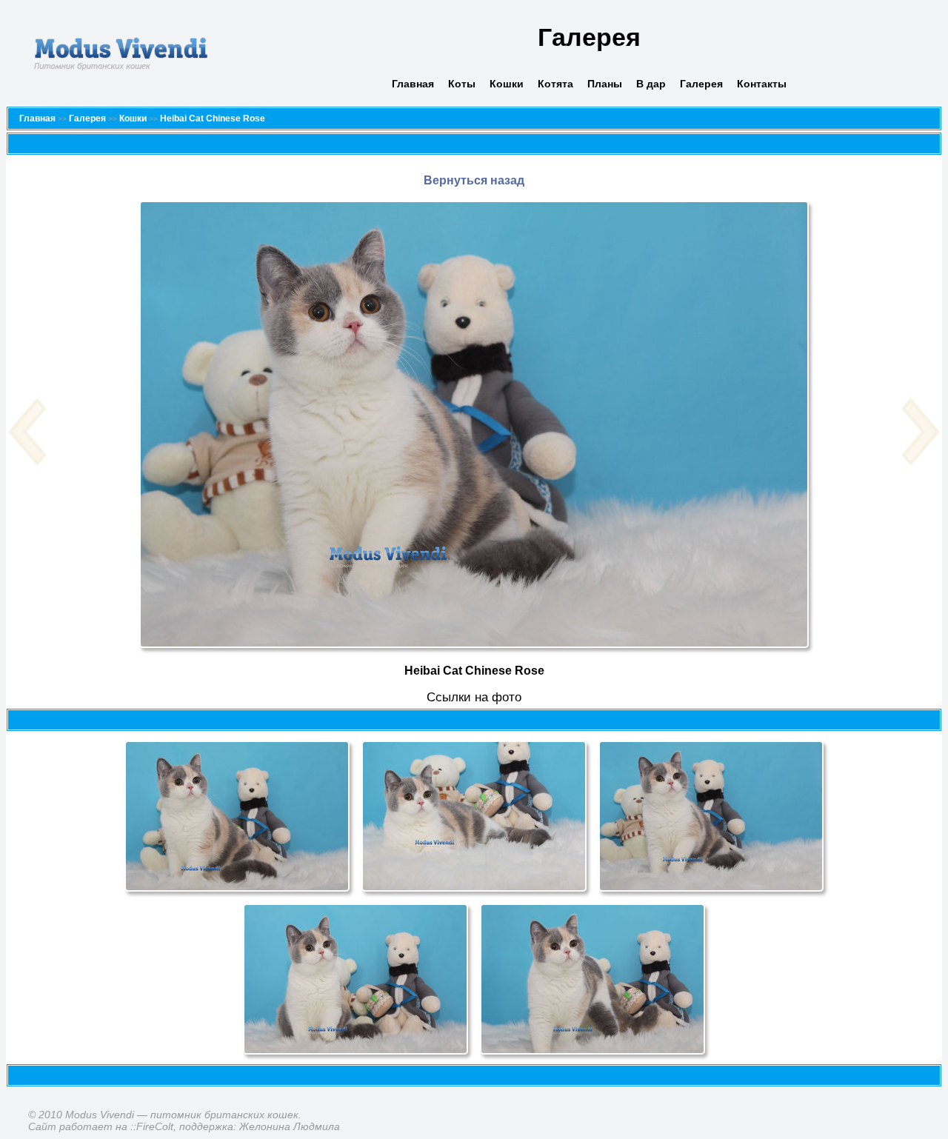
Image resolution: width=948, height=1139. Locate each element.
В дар (651, 84)
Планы (604, 84)
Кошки (507, 84)
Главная (413, 84)
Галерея (701, 84)
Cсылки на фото (474, 697)
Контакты (762, 84)
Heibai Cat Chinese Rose (212, 118)
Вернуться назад (474, 180)
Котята (555, 84)
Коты (461, 84)
